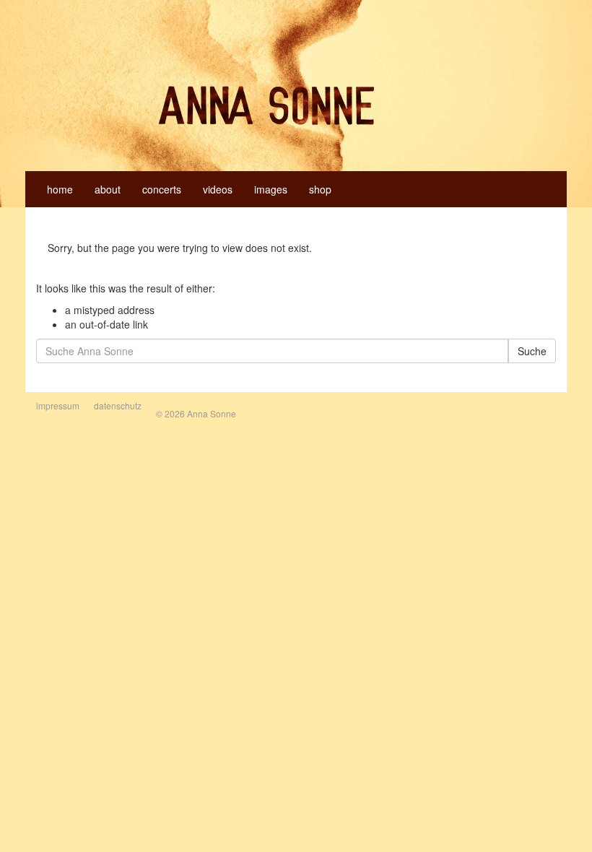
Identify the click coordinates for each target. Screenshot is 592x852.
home (60, 189)
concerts (161, 189)
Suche (532, 351)
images (270, 189)
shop (320, 189)
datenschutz (118, 405)
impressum (57, 405)
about (108, 189)
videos (217, 189)
